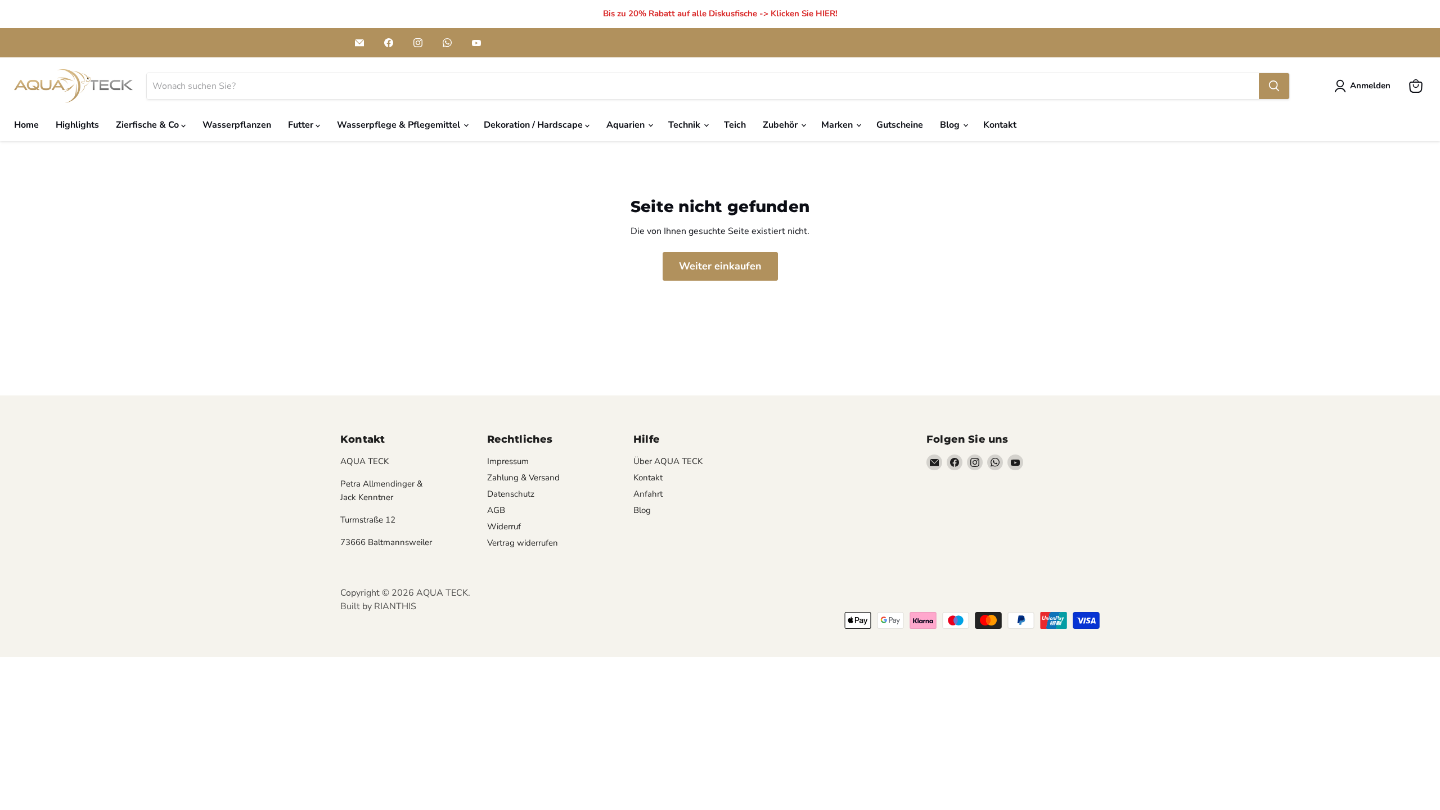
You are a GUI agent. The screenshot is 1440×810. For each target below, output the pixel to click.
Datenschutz (510, 494)
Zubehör (781, 125)
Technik (685, 125)
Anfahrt (648, 494)
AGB (496, 510)
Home (26, 125)
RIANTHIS (395, 606)
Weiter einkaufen (720, 266)
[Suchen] (1274, 86)
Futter (302, 125)
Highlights (77, 125)
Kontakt (999, 125)
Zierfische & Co (148, 125)
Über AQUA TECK (668, 461)
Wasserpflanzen (236, 125)
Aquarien (626, 125)
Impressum (508, 461)
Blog (951, 125)
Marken (838, 125)
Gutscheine (899, 125)
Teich (735, 125)
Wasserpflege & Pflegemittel (399, 125)
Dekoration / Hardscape (534, 125)
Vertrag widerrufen (522, 542)
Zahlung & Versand (523, 477)
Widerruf (504, 526)
